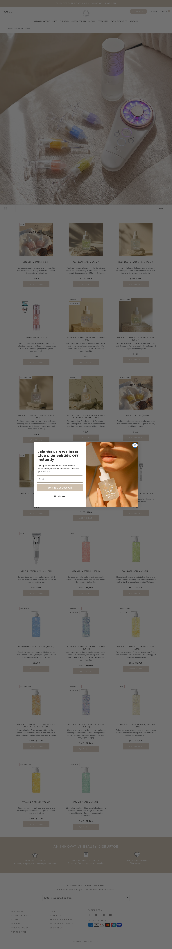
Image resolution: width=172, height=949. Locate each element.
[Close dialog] (135, 445)
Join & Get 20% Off (60, 487)
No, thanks (59, 496)
